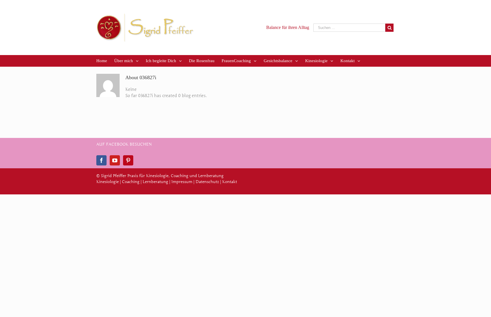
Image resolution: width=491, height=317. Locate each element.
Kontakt (229, 181)
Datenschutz (207, 181)
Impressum (181, 181)
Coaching (131, 181)
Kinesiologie (107, 181)
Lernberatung (155, 181)
